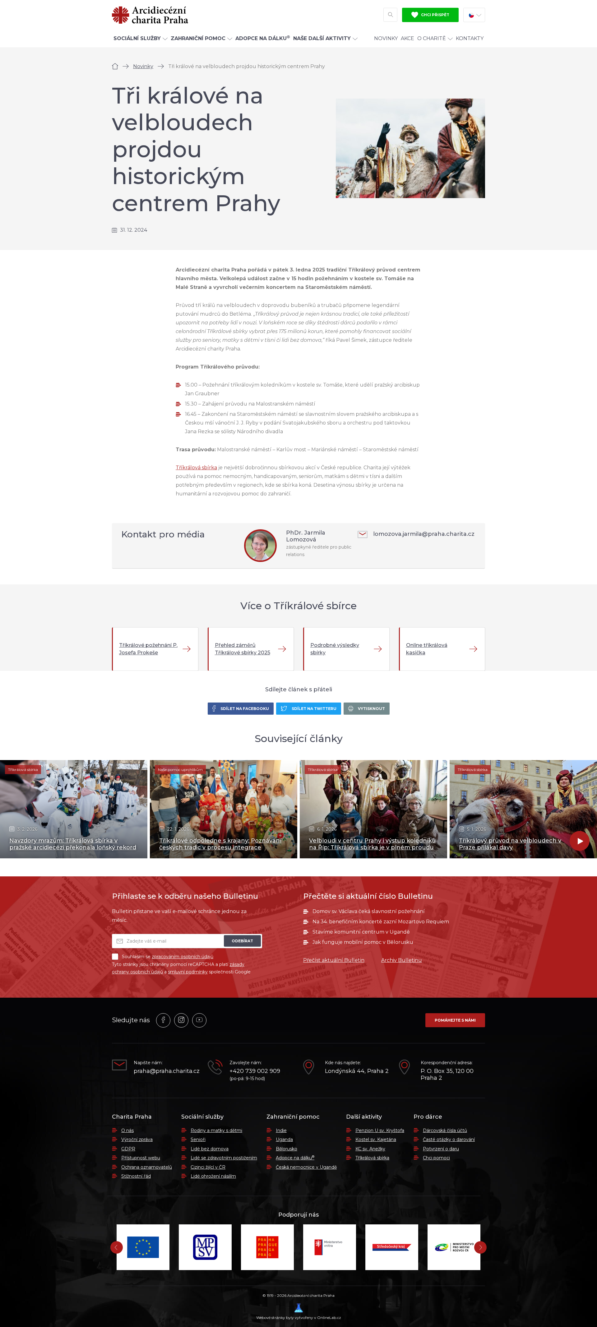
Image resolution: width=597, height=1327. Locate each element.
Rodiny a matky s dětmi (216, 1130)
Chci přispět (434, 14)
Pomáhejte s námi (455, 1020)
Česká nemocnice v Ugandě (306, 1167)
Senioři (198, 1139)
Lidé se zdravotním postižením (224, 1158)
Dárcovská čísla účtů (445, 1130)
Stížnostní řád (136, 1176)
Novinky (386, 38)
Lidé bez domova (210, 1149)
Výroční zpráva (137, 1139)
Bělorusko (286, 1149)
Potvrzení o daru (441, 1149)
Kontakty (470, 38)
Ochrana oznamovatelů (146, 1167)
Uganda (284, 1139)
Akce (407, 38)
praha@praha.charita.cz (166, 1071)
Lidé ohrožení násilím (213, 1176)
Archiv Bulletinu (401, 960)
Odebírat (242, 941)
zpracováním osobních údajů (182, 956)
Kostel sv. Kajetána (375, 1139)
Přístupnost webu (140, 1158)
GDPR (128, 1149)
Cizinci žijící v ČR (208, 1167)
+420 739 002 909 (254, 1071)
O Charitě (431, 38)
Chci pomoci (436, 1158)
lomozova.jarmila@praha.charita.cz (423, 534)
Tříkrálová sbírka (196, 468)
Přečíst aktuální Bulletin (333, 960)
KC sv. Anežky (370, 1149)
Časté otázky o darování (449, 1139)
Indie (281, 1130)
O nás (127, 1130)
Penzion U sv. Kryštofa (379, 1130)
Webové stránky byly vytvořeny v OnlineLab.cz (298, 1317)
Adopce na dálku (295, 1158)
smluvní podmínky (188, 972)
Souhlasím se (167, 956)
